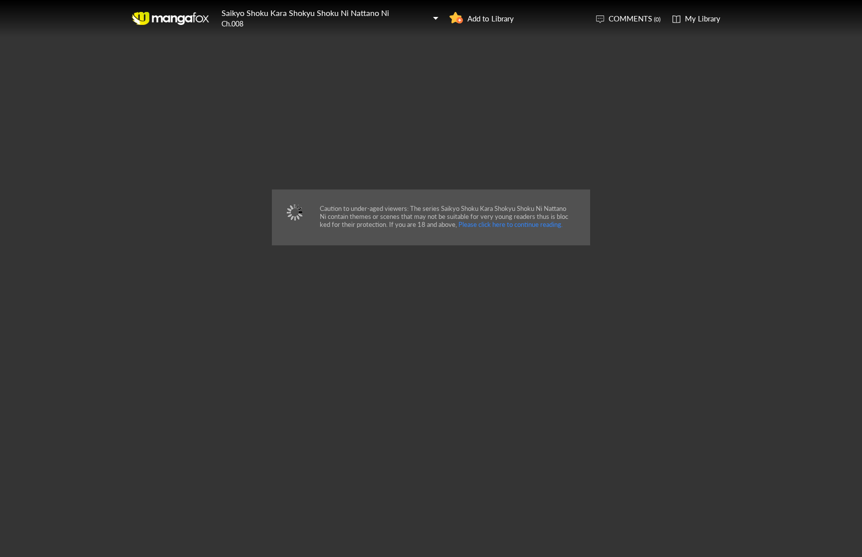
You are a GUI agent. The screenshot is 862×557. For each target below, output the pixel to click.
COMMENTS (634, 18)
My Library (702, 18)
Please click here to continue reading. (510, 224)
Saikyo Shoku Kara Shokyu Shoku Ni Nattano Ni (305, 12)
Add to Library (490, 18)
